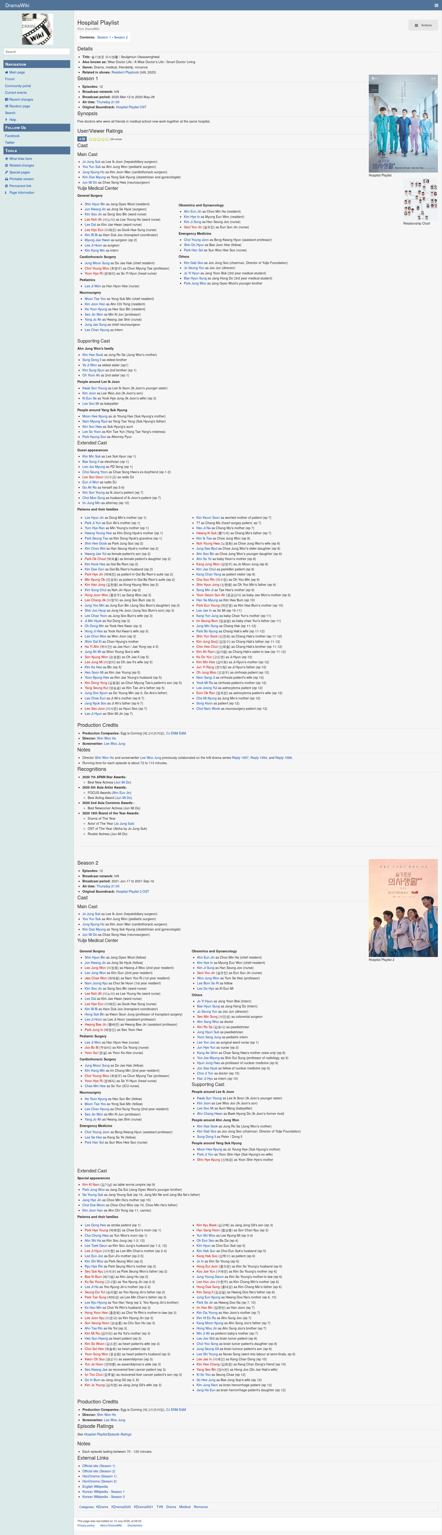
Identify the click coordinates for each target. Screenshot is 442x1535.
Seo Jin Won (94, 314)
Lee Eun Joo (94, 1255)
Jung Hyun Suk (208, 1032)
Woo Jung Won (208, 978)
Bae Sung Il (90, 461)
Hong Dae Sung (208, 1286)
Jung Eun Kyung (208, 1297)
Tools (11, 150)
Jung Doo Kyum (96, 692)
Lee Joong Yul (206, 687)
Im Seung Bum (207, 620)
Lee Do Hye (205, 988)
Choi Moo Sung (93, 497)
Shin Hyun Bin (95, 204)
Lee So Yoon (91, 431)
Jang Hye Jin (91, 1199)
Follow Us (15, 127)
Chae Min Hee (95, 1085)
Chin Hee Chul (207, 646)
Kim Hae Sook (92, 354)
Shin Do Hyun (194, 244)
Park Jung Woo (195, 283)
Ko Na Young (94, 1281)
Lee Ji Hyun (93, 713)
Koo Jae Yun (206, 1271)
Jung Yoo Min (95, 605)
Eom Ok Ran (205, 692)
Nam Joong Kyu (96, 983)
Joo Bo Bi (92, 1047)
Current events (16, 92)
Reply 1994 (258, 757)
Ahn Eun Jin (192, 211)
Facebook (12, 135)
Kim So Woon (95, 1343)
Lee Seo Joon (95, 708)
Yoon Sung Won (96, 1354)
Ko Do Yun (204, 657)
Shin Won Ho (106, 738)
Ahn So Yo (204, 558)
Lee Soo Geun (93, 477)
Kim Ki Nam (90, 1184)
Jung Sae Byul (206, 548)
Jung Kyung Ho (93, 172)
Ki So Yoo (204, 1374)
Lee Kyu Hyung (96, 1302)
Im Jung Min (91, 502)
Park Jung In (94, 1029)
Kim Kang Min (95, 250)
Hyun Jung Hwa (208, 1062)
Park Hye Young (96, 1230)
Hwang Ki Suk (206, 533)
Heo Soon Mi (94, 672)
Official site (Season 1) (98, 1465)
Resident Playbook (125, 72)
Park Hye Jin (94, 574)
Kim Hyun (204, 1245)
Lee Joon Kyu (95, 1317)
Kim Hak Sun (206, 1250)
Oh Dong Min (94, 625)
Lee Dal (90, 224)
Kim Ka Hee (93, 667)
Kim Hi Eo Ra (206, 1317)
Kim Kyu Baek (207, 1225)
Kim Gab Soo (193, 262)
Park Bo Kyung (207, 631)
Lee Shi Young (207, 1354)
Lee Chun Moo (95, 636)
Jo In (200, 1261)
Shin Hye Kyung (208, 1159)
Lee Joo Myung (93, 466)
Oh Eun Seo (205, 1240)
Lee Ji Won (93, 286)
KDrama (102, 1506)
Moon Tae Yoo (95, 298)
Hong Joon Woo (96, 595)
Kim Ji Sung (193, 221)
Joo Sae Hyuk (207, 1068)
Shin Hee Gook (96, 543)
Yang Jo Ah (93, 319)
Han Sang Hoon (208, 1230)
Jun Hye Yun (206, 1047)
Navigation (15, 64)
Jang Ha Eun (206, 1390)
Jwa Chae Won (96, 978)
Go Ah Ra (89, 487)
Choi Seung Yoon (95, 472)
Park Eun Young (208, 605)
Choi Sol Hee (94, 1348)
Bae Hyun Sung (195, 278)
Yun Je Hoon (94, 1364)
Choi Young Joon (196, 239)
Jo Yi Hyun (192, 273)
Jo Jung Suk (91, 161)
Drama (171, 1506)
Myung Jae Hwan (97, 240)
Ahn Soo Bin (205, 553)
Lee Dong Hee (95, 1225)
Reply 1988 (283, 757)
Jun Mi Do (89, 182)
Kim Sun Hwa (92, 426)
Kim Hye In (192, 216)
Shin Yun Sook (207, 636)
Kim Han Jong (95, 584)
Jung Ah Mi (93, 651)
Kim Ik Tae (204, 538)
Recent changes (21, 99)
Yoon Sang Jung (209, 1037)
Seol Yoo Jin (193, 227)
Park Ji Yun (93, 522)
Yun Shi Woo (206, 1235)
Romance (201, 1506)
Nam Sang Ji (205, 677)
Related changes (21, 165)
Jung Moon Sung (97, 263)
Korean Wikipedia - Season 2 (103, 1496)
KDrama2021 (143, 1506)
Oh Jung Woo (206, 672)
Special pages (19, 172)
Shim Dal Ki (93, 641)
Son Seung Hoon (97, 1323)
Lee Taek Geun (96, 1245)
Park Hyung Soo (94, 436)
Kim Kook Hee (95, 564)
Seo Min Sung (207, 1016)
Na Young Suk (92, 1194)
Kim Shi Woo (94, 1261)
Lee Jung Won (95, 967)
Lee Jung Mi (94, 662)
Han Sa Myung (207, 600)
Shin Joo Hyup (95, 610)
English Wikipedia (95, 1486)
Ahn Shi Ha (93, 1240)
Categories (86, 1507)
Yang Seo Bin (206, 1369)
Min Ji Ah (203, 1333)
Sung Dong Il (91, 359)
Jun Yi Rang (205, 667)
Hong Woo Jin (207, 1328)
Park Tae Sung (95, 1297)
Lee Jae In (204, 610)
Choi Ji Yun (205, 1073)
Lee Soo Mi (90, 403)
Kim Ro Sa (204, 1026)
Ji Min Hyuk (93, 620)
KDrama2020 (121, 1506)
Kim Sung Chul (95, 589)
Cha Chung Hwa (97, 1235)
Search (10, 112)
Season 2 (121, 37)
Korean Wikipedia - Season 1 (103, 1491)
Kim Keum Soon (208, 517)
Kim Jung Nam (207, 1384)
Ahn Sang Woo (208, 1021)
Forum (10, 78)
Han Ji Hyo (205, 1078)
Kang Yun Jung (207, 615)
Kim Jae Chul (206, 569)
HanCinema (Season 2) (99, 1481)
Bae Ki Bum (93, 1276)
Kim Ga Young (207, 1312)
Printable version (21, 178)
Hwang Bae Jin (96, 1024)
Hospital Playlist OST (131, 107)
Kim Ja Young (95, 1384)
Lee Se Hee (93, 1137)
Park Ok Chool (95, 558)
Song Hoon (204, 703)
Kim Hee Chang (208, 1364)
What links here (20, 158)
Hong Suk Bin (95, 1014)
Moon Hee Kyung (95, 416)
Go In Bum (92, 1379)
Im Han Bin (205, 1307)
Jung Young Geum (210, 1276)
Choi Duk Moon (93, 1205)
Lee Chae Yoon (96, 615)
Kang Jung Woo (208, 564)
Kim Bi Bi (91, 234)
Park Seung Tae (96, 538)
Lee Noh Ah (93, 219)
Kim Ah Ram (205, 651)
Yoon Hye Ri (94, 273)
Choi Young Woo (97, 268)
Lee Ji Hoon (93, 245)
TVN (160, 1506)
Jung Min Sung (207, 625)
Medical (185, 1506)
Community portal (18, 85)
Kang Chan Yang (208, 574)
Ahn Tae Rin (94, 1328)
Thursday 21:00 (107, 102)
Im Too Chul (93, 1374)
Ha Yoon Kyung (96, 309)
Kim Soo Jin (93, 214)
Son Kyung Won (96, 657)
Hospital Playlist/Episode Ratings (107, 1434)
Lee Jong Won (95, 972)
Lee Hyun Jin (94, 517)
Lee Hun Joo (206, 1281)
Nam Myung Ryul (95, 421)
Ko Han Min (93, 1307)
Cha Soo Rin (205, 579)
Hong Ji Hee (94, 631)
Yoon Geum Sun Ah (210, 595)
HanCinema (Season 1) (99, 1476)
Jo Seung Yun (194, 267)
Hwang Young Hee (98, 533)
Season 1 (104, 37)
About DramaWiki (111, 1525)
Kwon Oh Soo (95, 1359)
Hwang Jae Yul (95, 553)
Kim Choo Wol (95, 548)
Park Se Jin (205, 1302)
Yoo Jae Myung (208, 1057)
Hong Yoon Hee (96, 1312)
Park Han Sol (193, 250)
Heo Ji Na (203, 527)
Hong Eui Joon (207, 1266)
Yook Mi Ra (204, 682)
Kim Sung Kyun (93, 370)
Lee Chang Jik (95, 600)
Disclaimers (135, 1525)
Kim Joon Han (95, 304)
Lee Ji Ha (92, 1286)
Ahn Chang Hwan (210, 1113)
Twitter (10, 142)
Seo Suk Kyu (94, 1271)
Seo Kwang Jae (96, 1369)
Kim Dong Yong (96, 682)
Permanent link (20, 185)
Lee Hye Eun (94, 229)
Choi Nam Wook (208, 708)
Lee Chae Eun (95, 698)
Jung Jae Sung (96, 324)
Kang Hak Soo (207, 1255)
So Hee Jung (206, 1379)
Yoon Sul (91, 1052)
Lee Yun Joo (206, 1042)
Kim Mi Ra (92, 1333)
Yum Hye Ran (95, 527)
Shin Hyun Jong (207, 584)
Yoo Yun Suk (91, 166)
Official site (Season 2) (98, 1471)
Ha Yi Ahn (92, 646)
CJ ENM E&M (176, 733)
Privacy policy (86, 1525)
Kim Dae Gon (94, 569)
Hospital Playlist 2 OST (132, 891)
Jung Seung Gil (208, 1348)
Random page (19, 106)
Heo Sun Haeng (96, 1338)
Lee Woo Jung (114, 743)
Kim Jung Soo (206, 641)
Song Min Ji (204, 589)
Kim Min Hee (205, 662)
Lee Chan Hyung (97, 329)
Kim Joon (89, 393)
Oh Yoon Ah (91, 375)
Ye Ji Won (89, 365)
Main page (17, 72)
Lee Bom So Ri (208, 983)
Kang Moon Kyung (210, 1323)
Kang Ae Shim (207, 1052)
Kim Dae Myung (94, 177)
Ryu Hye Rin (94, 1266)
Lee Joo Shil (206, 1338)
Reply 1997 (240, 757)
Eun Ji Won (90, 482)
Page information (21, 192)
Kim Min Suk (91, 456)
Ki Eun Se (89, 398)
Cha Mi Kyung (206, 698)
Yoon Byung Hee (97, 677)
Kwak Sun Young (94, 388)
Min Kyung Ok (95, 579)
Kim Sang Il (205, 1292)
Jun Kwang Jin (95, 209)
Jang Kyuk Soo (95, 703)
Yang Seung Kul (96, 687)
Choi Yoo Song (207, 1343)
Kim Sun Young (93, 492)
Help (12, 119)
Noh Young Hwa (208, 543)
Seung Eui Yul (95, 1292)
